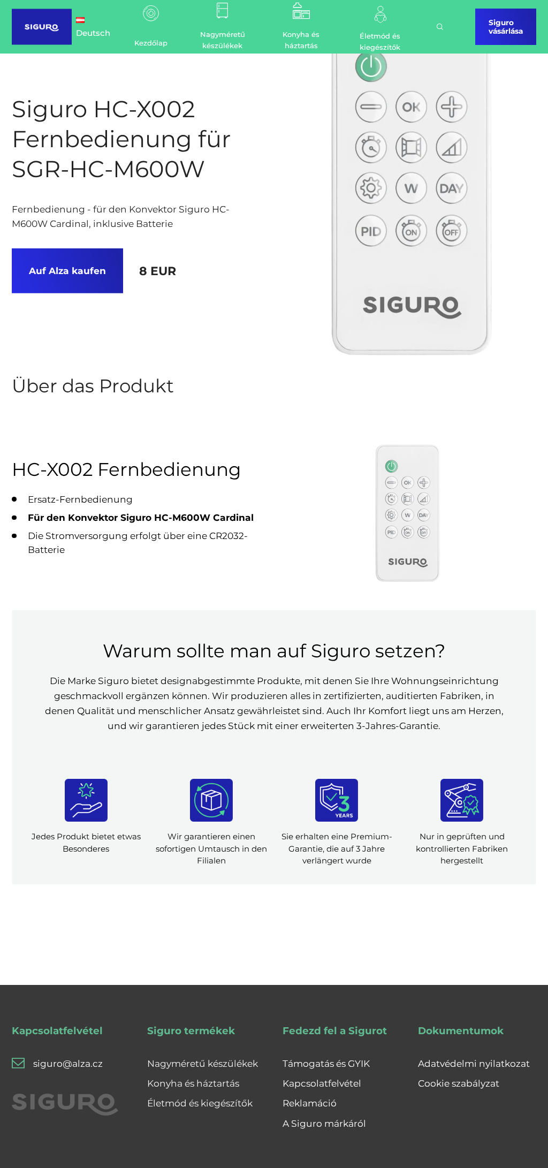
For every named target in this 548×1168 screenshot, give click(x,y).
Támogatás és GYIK (326, 1063)
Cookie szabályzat (458, 1083)
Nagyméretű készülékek (202, 1063)
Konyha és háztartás (193, 1083)
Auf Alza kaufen (67, 270)
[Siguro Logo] (42, 27)
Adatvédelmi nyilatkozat (474, 1063)
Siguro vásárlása (506, 26)
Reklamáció (310, 1103)
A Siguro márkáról (324, 1123)
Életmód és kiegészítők (200, 1103)
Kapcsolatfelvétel (322, 1083)
